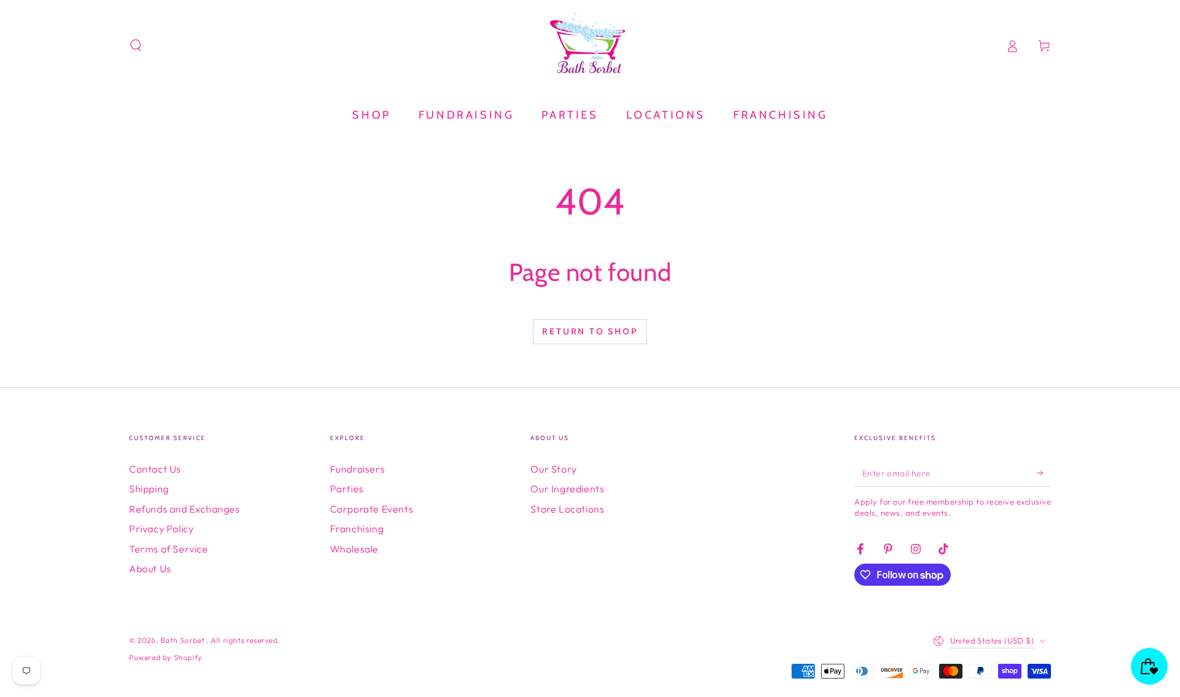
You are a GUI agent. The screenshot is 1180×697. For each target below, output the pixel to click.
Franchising (357, 528)
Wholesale (354, 549)
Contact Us (155, 469)
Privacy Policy (161, 528)
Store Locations (567, 509)
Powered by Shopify (165, 657)
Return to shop (589, 331)
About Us (150, 568)
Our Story (553, 469)
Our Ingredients (567, 488)
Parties (347, 488)
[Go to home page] (590, 45)
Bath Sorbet (183, 640)
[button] (136, 45)
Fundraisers (357, 469)
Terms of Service (168, 549)
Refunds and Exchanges (184, 509)
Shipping (149, 488)
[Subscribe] (1044, 472)
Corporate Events (372, 509)
